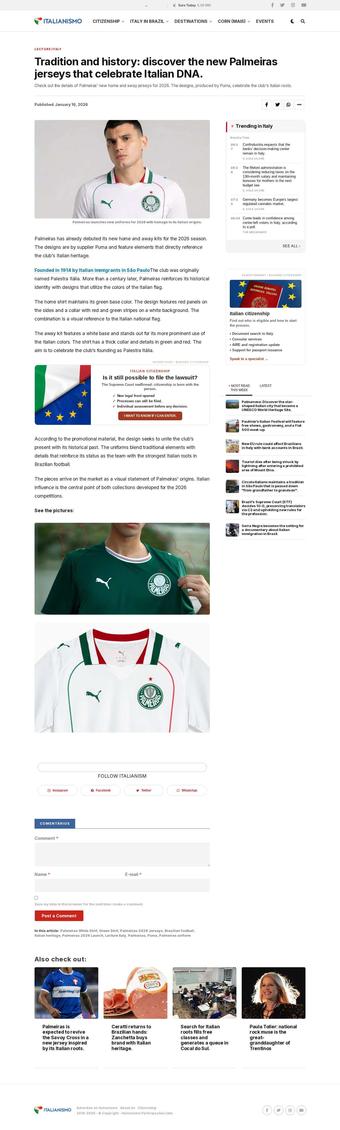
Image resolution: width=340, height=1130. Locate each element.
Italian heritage (47, 935)
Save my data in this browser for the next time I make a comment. (89, 904)
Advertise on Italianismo (96, 1108)
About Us (127, 1108)
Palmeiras (137, 935)
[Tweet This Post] (277, 104)
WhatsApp (189, 790)
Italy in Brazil (147, 21)
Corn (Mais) (232, 21)
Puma (152, 935)
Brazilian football (179, 930)
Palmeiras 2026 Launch (82, 935)
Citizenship (106, 21)
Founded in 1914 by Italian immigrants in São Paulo (92, 270)
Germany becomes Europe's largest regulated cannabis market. (270, 202)
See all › (291, 246)
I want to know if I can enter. (150, 416)
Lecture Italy (115, 935)
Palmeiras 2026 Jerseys (141, 930)
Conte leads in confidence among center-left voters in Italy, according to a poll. (270, 222)
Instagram (60, 790)
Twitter (146, 790)
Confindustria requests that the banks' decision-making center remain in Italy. (266, 149)
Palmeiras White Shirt (78, 930)
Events (265, 21)
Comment (46, 838)
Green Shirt (108, 930)
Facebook (103, 790)
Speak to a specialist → (249, 359)
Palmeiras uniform (175, 935)
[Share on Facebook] (266, 104)
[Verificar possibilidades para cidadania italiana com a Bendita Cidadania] (63, 395)
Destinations (191, 21)
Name (42, 874)
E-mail (133, 874)
